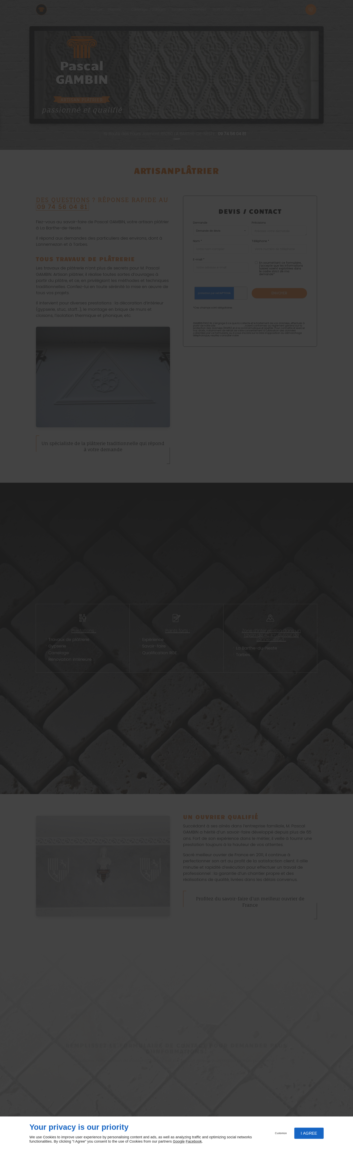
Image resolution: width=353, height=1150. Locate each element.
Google (179, 1141)
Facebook (194, 1141)
